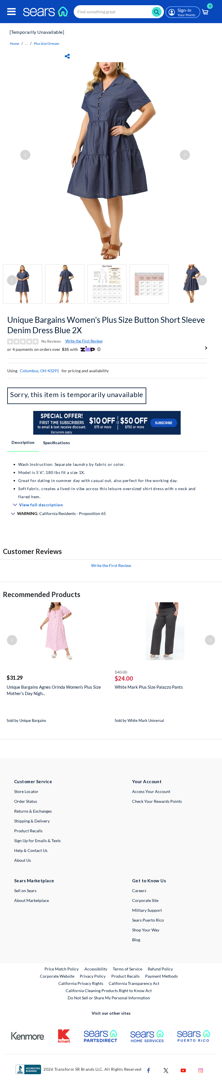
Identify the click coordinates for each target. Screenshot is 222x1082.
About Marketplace (31, 900)
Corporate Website (57, 976)
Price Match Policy (62, 968)
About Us (22, 860)
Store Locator (26, 791)
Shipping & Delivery (32, 820)
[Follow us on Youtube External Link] (183, 1069)
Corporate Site (145, 900)
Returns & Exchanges (33, 811)
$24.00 (124, 678)
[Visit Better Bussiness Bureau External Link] (28, 1068)
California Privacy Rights (80, 983)
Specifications (56, 442)
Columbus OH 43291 (39, 370)
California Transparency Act (134, 983)
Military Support (147, 910)
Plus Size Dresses (46, 43)
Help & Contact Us (30, 850)
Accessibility (95, 968)
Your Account (147, 781)
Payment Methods (161, 976)
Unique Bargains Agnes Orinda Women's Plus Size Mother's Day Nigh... (54, 690)
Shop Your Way (145, 929)
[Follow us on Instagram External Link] (200, 1069)
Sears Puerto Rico (148, 920)
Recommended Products (41, 594)
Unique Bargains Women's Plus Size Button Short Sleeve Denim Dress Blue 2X (106, 325)
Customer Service (33, 781)
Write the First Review (84, 341)
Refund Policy (160, 968)
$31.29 (15, 678)
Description (23, 442)
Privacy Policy (93, 976)
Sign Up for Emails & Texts (37, 840)
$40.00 (121, 672)
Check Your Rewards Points (157, 801)
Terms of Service (127, 968)
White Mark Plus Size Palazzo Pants (149, 687)
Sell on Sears (25, 890)
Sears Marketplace (34, 880)
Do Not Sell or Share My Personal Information (109, 997)
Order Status (25, 801)
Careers (139, 890)
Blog (136, 939)
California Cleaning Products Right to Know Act (109, 990)
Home (14, 43)
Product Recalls (28, 830)
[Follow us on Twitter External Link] (166, 1069)
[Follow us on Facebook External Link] (148, 1069)
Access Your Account (151, 791)
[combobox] (119, 11)
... (26, 43)
